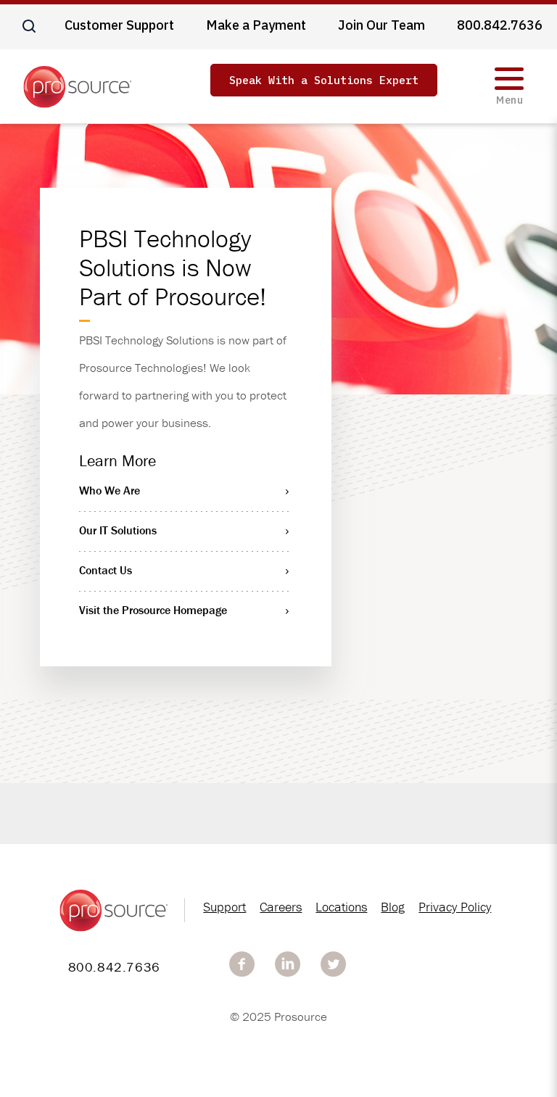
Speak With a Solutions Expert (323, 80)
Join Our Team (381, 25)
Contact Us (105, 570)
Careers (281, 906)
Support (224, 906)
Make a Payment (256, 25)
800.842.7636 (499, 25)
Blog (393, 906)
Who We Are (109, 490)
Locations (341, 906)
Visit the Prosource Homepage (153, 610)
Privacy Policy (454, 906)
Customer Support (119, 25)
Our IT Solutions (118, 530)
